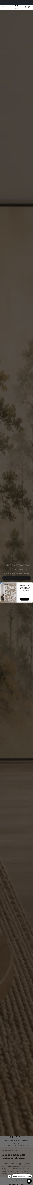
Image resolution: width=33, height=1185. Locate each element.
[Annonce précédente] (3, 2)
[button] (3, 7)
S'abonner (25, 599)
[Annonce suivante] (30, 2)
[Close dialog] (1, 583)
